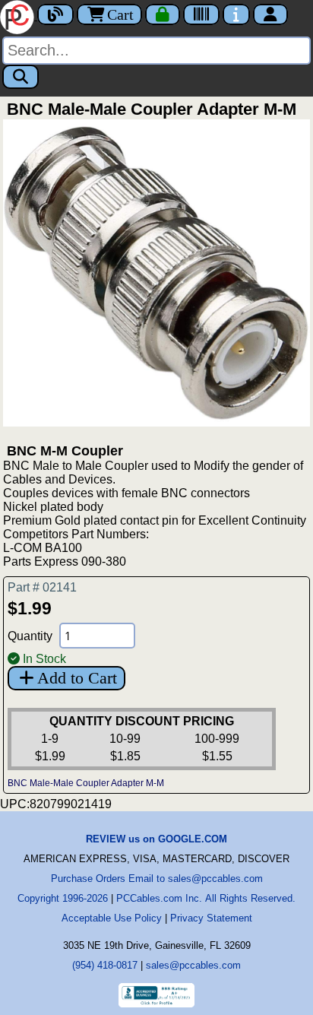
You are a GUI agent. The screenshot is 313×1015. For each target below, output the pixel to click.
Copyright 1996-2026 (62, 898)
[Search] (20, 77)
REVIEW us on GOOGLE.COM (156, 839)
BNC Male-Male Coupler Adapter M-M (86, 783)
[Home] (18, 15)
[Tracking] (201, 14)
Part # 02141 (42, 587)
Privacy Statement (211, 918)
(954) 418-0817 (105, 965)
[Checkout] (162, 14)
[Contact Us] (236, 14)
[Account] (270, 14)
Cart (120, 14)
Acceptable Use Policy (112, 918)
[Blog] (55, 14)
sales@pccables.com (193, 965)
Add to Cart (77, 677)
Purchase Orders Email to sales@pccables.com (157, 878)
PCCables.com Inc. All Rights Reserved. (206, 898)
